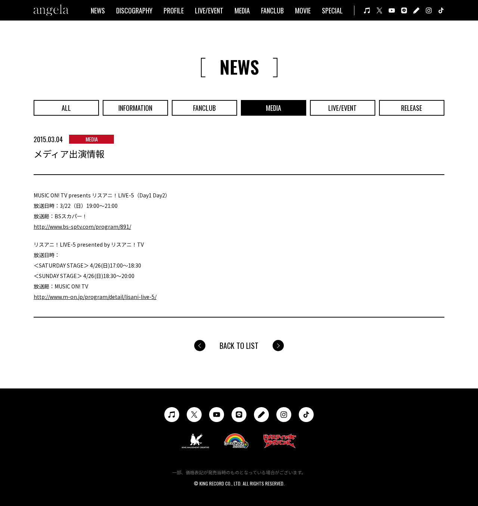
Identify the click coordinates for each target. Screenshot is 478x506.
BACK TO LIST (239, 345)
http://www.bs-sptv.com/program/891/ (82, 226)
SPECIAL (332, 10)
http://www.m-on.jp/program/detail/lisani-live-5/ (95, 296)
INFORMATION (135, 108)
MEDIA (242, 10)
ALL (66, 108)
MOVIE (303, 10)
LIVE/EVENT (209, 10)
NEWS (98, 10)
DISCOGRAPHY (134, 10)
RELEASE (411, 108)
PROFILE (174, 10)
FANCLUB (272, 10)
